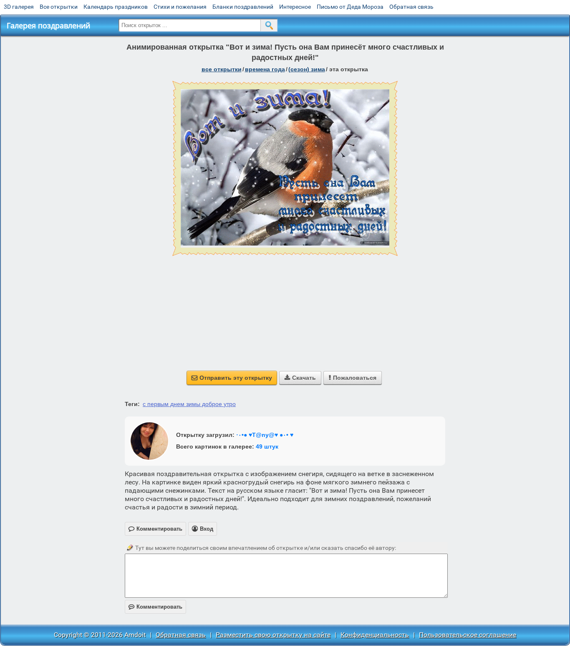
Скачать (300, 377)
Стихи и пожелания (180, 6)
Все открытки (59, 6)
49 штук (267, 446)
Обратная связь (411, 6)
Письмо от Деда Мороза (350, 6)
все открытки (222, 69)
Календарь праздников (115, 6)
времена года (265, 69)
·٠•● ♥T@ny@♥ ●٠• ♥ (264, 434)
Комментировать (155, 607)
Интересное (295, 6)
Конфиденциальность (374, 635)
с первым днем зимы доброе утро (189, 404)
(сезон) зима (306, 69)
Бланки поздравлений (242, 6)
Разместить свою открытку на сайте (273, 635)
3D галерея (19, 6)
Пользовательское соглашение (467, 635)
